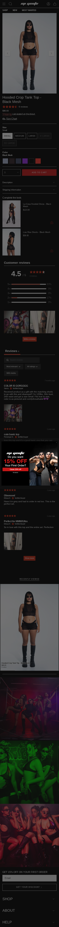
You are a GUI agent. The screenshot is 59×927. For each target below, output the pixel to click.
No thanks (15, 472)
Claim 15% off (15, 469)
